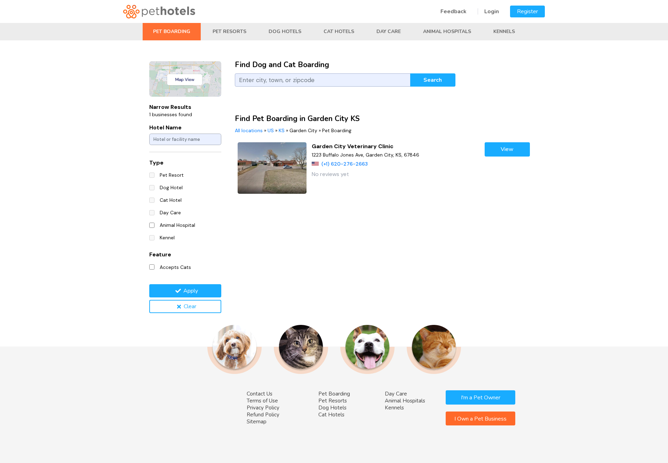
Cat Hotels (339, 31)
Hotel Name (165, 127)
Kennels (504, 31)
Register (527, 11)
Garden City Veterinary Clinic (352, 146)
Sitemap (257, 421)
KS (282, 130)
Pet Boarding (171, 31)
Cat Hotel (171, 200)
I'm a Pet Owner (480, 397)
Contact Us (259, 393)
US (271, 130)
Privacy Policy (263, 407)
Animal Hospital (177, 225)
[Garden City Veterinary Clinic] (272, 168)
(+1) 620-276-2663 (344, 164)
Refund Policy (263, 414)
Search (432, 80)
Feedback (453, 11)
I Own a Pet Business (480, 419)
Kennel (167, 237)
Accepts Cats (175, 267)
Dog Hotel (171, 187)
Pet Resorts (229, 31)
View (507, 149)
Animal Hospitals (447, 31)
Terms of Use (262, 400)
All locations (249, 130)
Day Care (388, 31)
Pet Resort (172, 175)
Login (491, 11)
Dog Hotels (285, 31)
